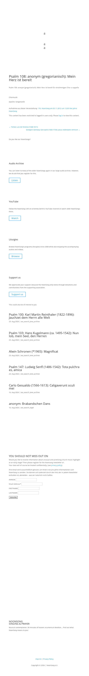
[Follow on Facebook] (37, 28)
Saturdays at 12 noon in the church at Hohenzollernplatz (41, 637)
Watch (14, 218)
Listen (14, 180)
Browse (15, 256)
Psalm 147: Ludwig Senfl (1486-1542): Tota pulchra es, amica (44, 368)
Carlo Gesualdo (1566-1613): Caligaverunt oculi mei (42, 386)
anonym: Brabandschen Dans (29, 404)
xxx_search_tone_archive (30, 321)
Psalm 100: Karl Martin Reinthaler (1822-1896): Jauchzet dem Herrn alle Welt (41, 316)
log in (61, 115)
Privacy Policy (48, 659)
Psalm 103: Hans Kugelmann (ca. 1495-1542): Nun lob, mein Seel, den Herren (44, 334)
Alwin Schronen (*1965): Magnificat (33, 351)
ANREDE (12, 479)
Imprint (38, 659)
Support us (17, 294)
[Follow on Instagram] (47, 28)
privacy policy (56, 465)
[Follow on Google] (51, 28)
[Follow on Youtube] (42, 28)
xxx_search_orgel (27, 408)
